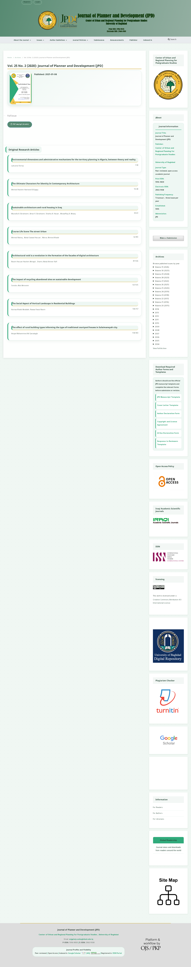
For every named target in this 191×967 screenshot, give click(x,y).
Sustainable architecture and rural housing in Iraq (37, 207)
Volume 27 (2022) (162, 281)
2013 (157, 313)
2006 (157, 337)
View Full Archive (159, 349)
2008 (157, 330)
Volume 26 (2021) (162, 285)
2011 (157, 320)
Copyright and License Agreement (167, 423)
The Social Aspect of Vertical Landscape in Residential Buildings (43, 303)
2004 (157, 344)
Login (38, 2)
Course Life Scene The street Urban (29, 231)
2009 (157, 327)
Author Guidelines (57, 40)
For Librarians (158, 819)
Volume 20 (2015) (162, 306)
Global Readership (168, 840)
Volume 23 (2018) (162, 295)
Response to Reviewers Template (167, 443)
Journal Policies (80, 40)
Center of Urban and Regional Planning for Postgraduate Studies (165, 151)
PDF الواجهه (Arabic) (20, 124)
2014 (157, 309)
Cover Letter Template (167, 405)
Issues (40, 40)
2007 (157, 334)
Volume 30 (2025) (162, 271)
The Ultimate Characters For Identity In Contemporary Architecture (45, 183)
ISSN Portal (117, 953)
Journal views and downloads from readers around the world (168, 848)
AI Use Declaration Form (168, 433)
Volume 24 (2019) (162, 292)
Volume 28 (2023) (162, 278)
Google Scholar (74, 953)
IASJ (88, 953)
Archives (18, 58)
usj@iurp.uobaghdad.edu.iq (81, 939)
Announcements (117, 40)
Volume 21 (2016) (162, 302)
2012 (157, 316)
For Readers (158, 808)
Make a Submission (168, 238)
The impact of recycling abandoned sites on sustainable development (46, 279)
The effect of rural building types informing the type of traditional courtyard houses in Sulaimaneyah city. (65, 327)
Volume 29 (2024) (162, 274)
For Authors (158, 813)
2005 (157, 341)
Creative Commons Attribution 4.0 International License (167, 601)
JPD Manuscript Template (168, 397)
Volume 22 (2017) (162, 299)
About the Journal (21, 40)
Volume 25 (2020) (162, 288)
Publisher (133, 40)
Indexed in (147, 40)
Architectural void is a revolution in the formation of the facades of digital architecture (55, 255)
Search (173, 40)
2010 (157, 323)
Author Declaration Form (168, 414)
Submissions (99, 40)
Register (27, 2)
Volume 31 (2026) (162, 267)
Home (9, 58)
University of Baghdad (165, 163)
